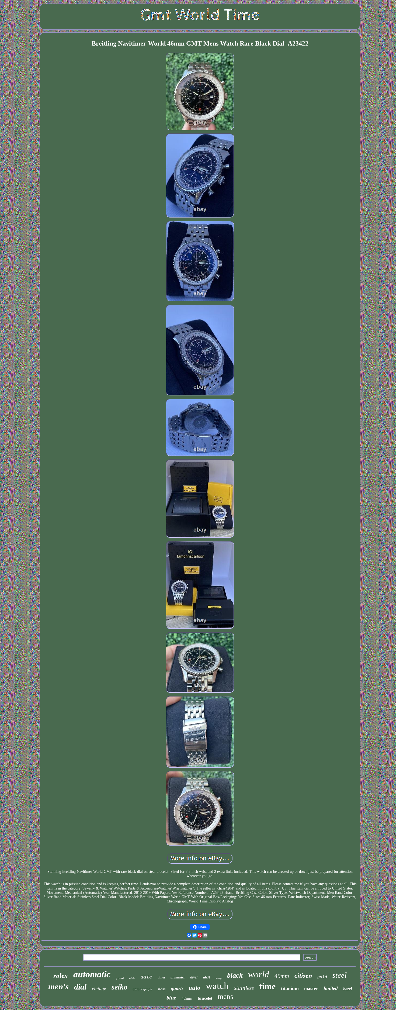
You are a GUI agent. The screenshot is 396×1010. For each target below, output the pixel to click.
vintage (99, 988)
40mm (282, 976)
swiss (161, 989)
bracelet (205, 998)
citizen (303, 975)
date (146, 977)
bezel (347, 989)
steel (339, 975)
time (267, 986)
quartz (177, 988)
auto (194, 987)
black (235, 975)
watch (217, 986)
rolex (60, 975)
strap (219, 978)
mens (225, 996)
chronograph (142, 989)
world (258, 974)
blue (171, 998)
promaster (178, 977)
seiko (119, 987)
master (311, 988)
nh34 (206, 977)
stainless (244, 988)
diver (194, 977)
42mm (187, 998)
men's (58, 986)
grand (120, 978)
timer (161, 977)
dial (80, 986)
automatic (91, 974)
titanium (290, 988)
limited (331, 988)
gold (322, 977)
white (132, 978)
